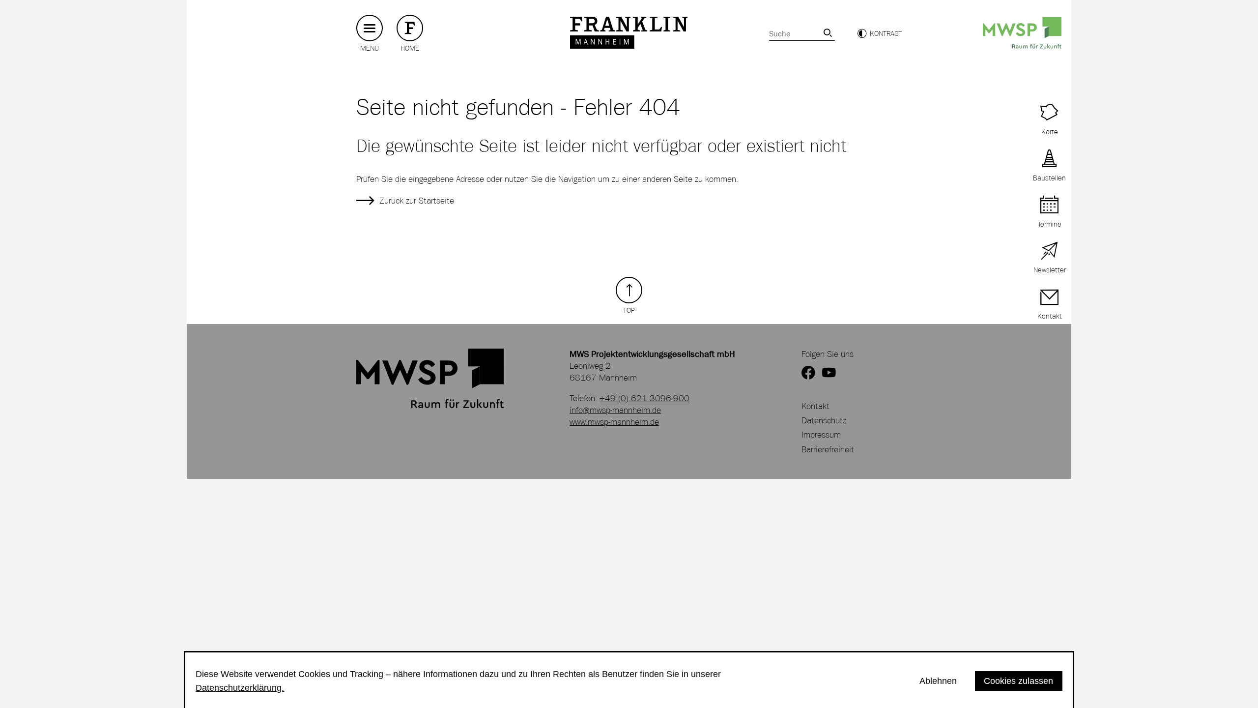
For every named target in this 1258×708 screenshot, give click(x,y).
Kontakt (815, 406)
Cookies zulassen (1018, 681)
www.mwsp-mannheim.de (614, 422)
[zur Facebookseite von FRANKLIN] (808, 373)
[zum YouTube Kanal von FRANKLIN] (829, 373)
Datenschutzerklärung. (240, 687)
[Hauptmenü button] (369, 28)
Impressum (821, 435)
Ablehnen (938, 681)
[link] (828, 32)
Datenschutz (823, 420)
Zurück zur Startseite (416, 201)
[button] (880, 33)
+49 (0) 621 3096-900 (644, 398)
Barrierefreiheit (827, 449)
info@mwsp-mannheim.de (615, 410)
